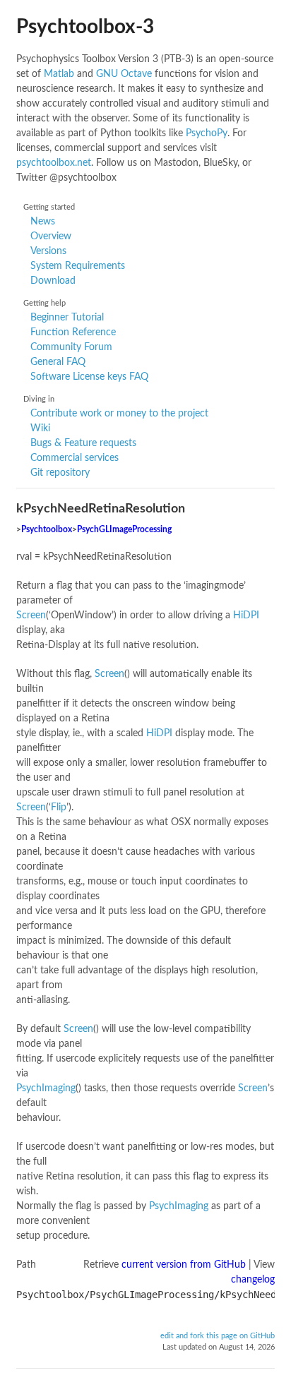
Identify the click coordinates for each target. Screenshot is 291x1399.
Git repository (60, 473)
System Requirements (77, 266)
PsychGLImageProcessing (124, 530)
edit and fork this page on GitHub (217, 1336)
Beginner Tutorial (67, 318)
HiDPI (246, 615)
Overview (50, 236)
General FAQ (57, 362)
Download (53, 281)
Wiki (40, 428)
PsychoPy (206, 133)
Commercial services (74, 458)
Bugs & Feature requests (83, 443)
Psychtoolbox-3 (85, 27)
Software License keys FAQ (89, 377)
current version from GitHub (183, 1265)
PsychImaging (46, 1088)
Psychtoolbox (46, 530)
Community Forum (71, 347)
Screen (31, 615)
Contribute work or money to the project (119, 414)
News (42, 222)
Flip (58, 807)
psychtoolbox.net (53, 163)
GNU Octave (124, 74)
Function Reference (73, 332)
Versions (48, 251)
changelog (253, 1280)
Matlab (59, 74)
